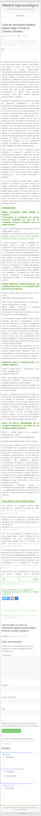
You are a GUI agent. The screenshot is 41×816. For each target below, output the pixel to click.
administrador (9, 36)
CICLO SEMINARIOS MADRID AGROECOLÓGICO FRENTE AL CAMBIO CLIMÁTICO (20, 592)
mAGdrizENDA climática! (18, 636)
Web (3, 709)
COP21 (36, 62)
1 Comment (26, 45)
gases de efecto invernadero (20, 43)
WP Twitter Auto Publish (13, 813)
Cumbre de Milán (15, 87)
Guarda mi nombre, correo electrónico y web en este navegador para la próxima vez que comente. (20, 724)
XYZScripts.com (30, 813)
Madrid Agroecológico (20, 5)
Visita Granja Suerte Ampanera (13, 769)
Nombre (5, 685)
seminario (14, 45)
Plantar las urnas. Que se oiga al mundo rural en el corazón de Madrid (20, 617)
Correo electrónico (9, 697)
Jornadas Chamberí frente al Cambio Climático (20, 610)
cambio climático (25, 41)
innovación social (33, 43)
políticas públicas (6, 45)
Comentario (7, 655)
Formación (24, 36)
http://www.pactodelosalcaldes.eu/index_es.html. (20, 576)
